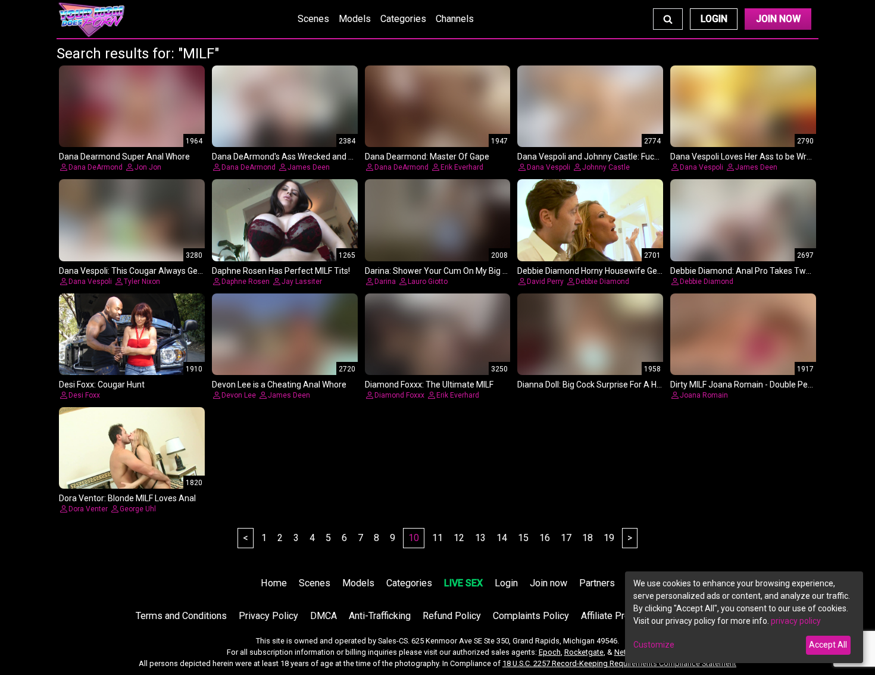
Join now (548, 583)
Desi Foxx (84, 395)
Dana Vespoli (548, 167)
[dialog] (744, 617)
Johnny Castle (606, 167)
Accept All (828, 644)
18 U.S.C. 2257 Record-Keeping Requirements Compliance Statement (619, 663)
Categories (403, 18)
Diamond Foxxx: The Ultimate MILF (429, 384)
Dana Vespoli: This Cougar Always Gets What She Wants (163, 271)
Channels (455, 18)
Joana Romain (704, 395)
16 (544, 537)
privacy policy (796, 621)
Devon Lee (238, 395)
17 (566, 537)
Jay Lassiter (302, 281)
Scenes (313, 18)
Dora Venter (88, 509)
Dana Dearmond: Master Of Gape (427, 156)
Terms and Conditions (181, 615)
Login (714, 18)
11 (437, 537)
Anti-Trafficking (380, 615)
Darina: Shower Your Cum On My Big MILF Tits (450, 271)
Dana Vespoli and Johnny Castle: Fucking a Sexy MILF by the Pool (638, 156)
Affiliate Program (616, 615)
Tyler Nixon (142, 281)
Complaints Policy (531, 615)
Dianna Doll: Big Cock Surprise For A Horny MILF (604, 384)
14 (501, 537)
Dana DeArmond (95, 167)
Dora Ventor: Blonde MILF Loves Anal (127, 498)
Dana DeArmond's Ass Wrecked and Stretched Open (310, 156)
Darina (385, 281)
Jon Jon (148, 167)
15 (523, 537)
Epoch (550, 652)
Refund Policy (452, 615)
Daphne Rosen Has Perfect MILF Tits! (281, 271)
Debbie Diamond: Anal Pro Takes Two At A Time (760, 271)
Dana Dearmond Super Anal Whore (124, 156)
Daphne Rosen (245, 281)
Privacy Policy (268, 615)
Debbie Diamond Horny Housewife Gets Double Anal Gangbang (634, 271)
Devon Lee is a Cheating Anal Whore (279, 384)
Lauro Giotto (428, 281)
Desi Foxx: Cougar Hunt (102, 384)
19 (609, 537)
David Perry (545, 281)
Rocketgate (584, 652)
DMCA (323, 615)
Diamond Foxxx (399, 395)
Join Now (778, 18)
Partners (597, 583)
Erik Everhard (461, 167)
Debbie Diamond (602, 281)
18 (587, 537)
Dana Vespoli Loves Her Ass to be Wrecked (749, 156)
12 (459, 537)
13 (480, 537)
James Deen (309, 167)
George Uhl (138, 509)
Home (274, 583)
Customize (653, 644)
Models (355, 18)
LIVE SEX (463, 583)
